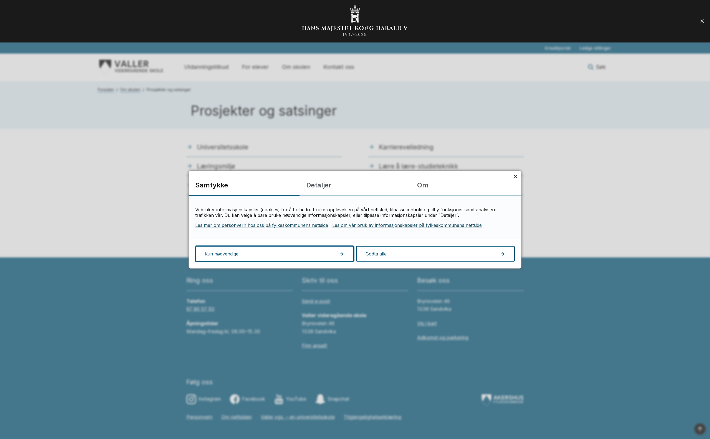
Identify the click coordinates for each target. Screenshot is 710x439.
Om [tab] (422, 185)
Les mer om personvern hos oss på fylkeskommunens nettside (261, 225)
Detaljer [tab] (318, 185)
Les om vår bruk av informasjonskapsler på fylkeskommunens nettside (407, 225)
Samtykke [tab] (211, 185)
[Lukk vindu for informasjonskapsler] (515, 177)
